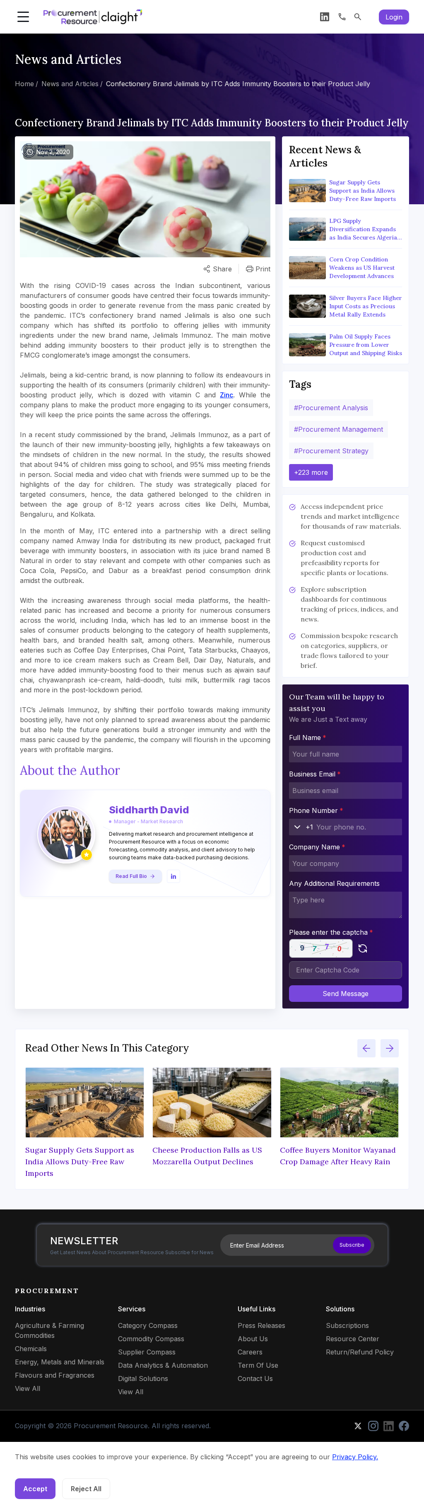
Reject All (86, 1489)
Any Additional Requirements (334, 883)
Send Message (346, 993)
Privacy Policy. (355, 1457)
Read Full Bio (131, 876)
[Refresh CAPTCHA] (363, 948)
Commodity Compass (151, 1339)
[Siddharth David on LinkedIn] (173, 876)
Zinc (226, 395)
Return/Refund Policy (360, 1352)
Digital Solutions (143, 1378)
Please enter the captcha (331, 932)
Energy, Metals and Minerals (59, 1362)
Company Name (317, 847)
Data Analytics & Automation (163, 1365)
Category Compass (148, 1325)
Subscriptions (347, 1325)
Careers (250, 1352)
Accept (35, 1489)
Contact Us (255, 1378)
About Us (253, 1339)
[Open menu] (23, 17)
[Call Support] (342, 17)
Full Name (307, 737)
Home (24, 84)
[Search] (357, 17)
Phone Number (316, 810)
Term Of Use (258, 1365)
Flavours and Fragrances (54, 1375)
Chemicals (31, 1349)
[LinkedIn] (324, 16)
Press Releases (261, 1325)
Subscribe (352, 1245)
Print (262, 269)
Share (222, 269)
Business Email (315, 774)
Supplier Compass (147, 1352)
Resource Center (352, 1339)
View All (27, 1388)
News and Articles (70, 84)
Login (393, 17)
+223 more (311, 472)
